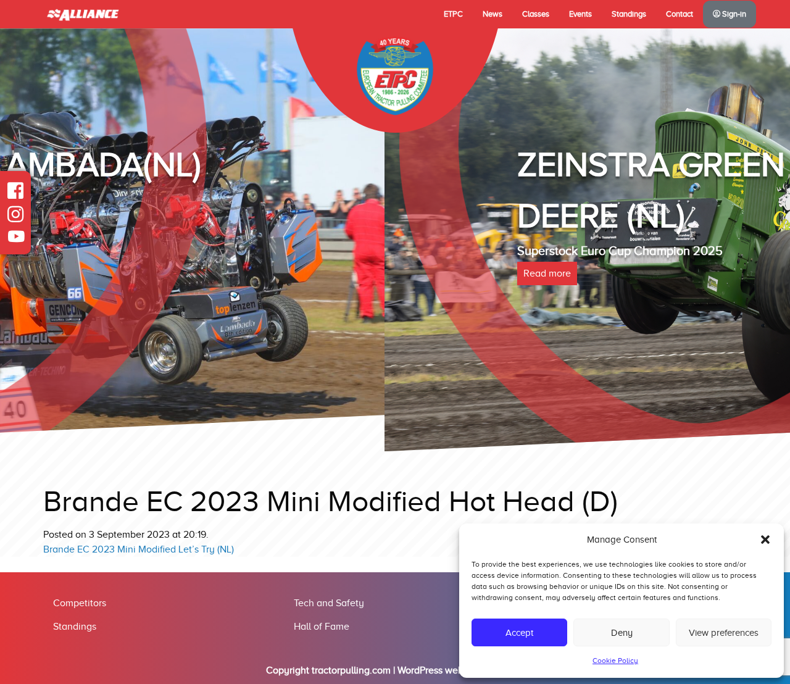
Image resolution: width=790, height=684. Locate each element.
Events (580, 14)
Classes (535, 14)
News (492, 14)
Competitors (79, 603)
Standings (629, 14)
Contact (679, 14)
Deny (622, 633)
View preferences (724, 633)
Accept (519, 633)
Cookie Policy (615, 660)
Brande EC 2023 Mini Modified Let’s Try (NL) (138, 549)
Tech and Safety (329, 603)
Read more (162, 273)
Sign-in (733, 14)
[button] (765, 539)
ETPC (453, 14)
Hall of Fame (321, 626)
